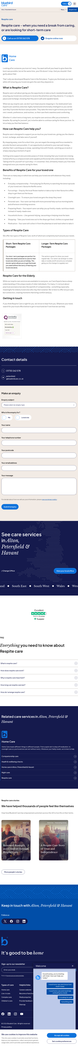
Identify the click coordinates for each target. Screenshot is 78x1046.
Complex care (6, 997)
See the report (9, 332)
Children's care (6, 1001)
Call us (65, 4)
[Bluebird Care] (7, 5)
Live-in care (5, 993)
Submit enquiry (10, 507)
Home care (5, 990)
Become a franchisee (27, 993)
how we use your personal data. (15, 975)
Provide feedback (26, 1001)
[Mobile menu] (75, 4)
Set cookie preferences (61, 1041)
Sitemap (22, 1005)
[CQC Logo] (10, 319)
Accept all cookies (61, 1035)
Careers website (25, 990)
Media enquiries (25, 997)
